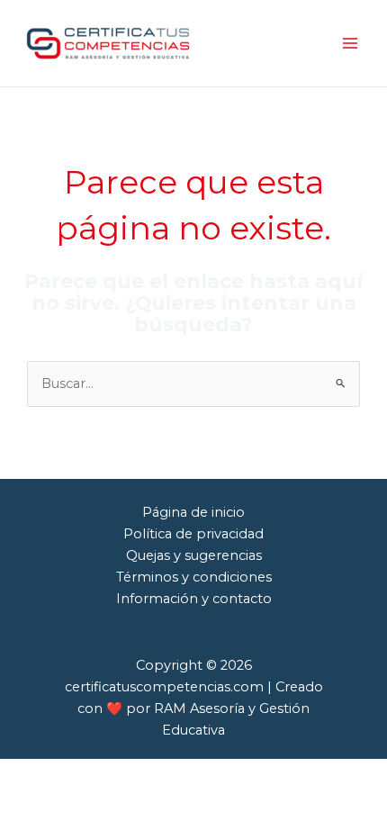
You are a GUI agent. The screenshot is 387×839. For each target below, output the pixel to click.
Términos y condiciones (194, 577)
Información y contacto (194, 599)
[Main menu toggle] (350, 43)
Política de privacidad (193, 534)
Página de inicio (193, 512)
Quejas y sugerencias (194, 555)
